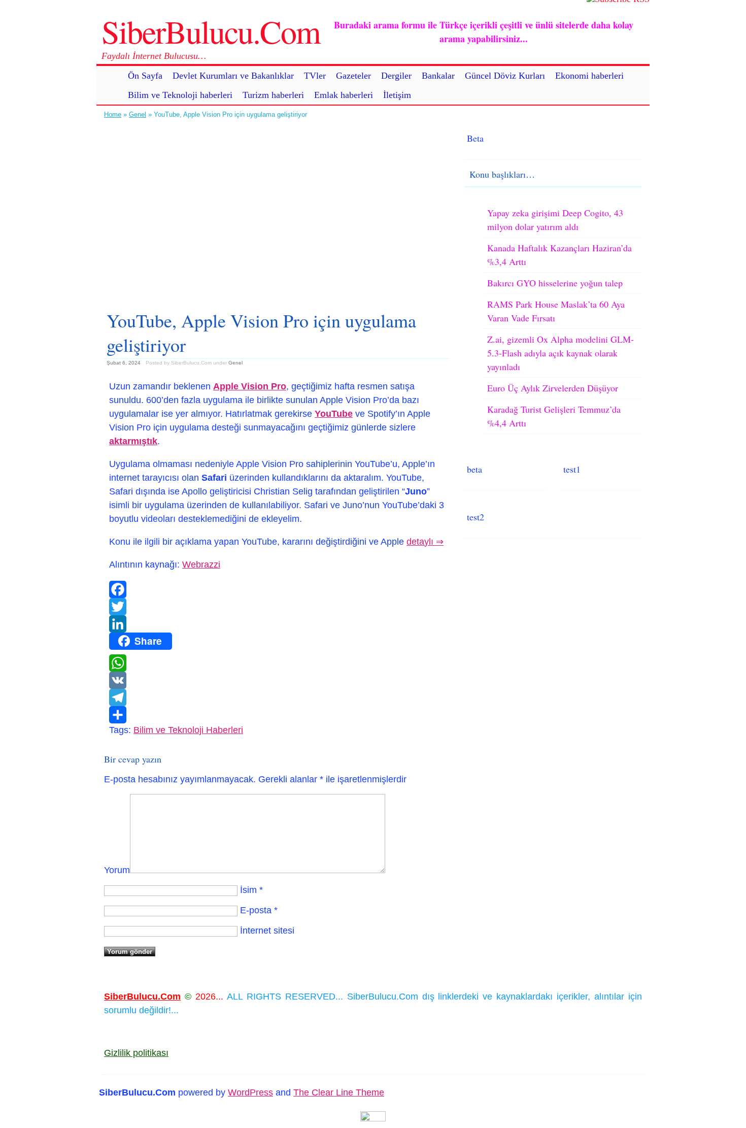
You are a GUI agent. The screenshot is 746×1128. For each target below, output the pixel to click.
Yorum (117, 870)
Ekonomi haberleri (589, 76)
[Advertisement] (276, 211)
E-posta (256, 910)
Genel (137, 114)
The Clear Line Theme (338, 1092)
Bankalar (438, 76)
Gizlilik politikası (136, 1053)
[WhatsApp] (276, 663)
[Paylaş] (276, 714)
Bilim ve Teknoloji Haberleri (188, 730)
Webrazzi (201, 564)
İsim (248, 890)
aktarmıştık (133, 441)
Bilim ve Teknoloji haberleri (180, 95)
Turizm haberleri (273, 95)
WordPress (250, 1092)
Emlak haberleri (343, 95)
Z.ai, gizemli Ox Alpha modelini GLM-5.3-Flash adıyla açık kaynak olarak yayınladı (560, 353)
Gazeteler (353, 76)
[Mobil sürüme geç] (373, 1118)
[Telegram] (276, 697)
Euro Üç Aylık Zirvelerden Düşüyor (552, 388)
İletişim (397, 95)
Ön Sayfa (145, 76)
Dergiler (396, 76)
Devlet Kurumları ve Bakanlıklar (233, 76)
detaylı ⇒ (425, 542)
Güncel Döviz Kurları (505, 76)
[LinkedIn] (276, 624)
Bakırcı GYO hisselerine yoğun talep (555, 283)
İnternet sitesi (267, 930)
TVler (315, 76)
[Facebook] (276, 589)
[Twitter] (276, 606)
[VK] (276, 680)
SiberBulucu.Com (210, 31)
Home (112, 114)
